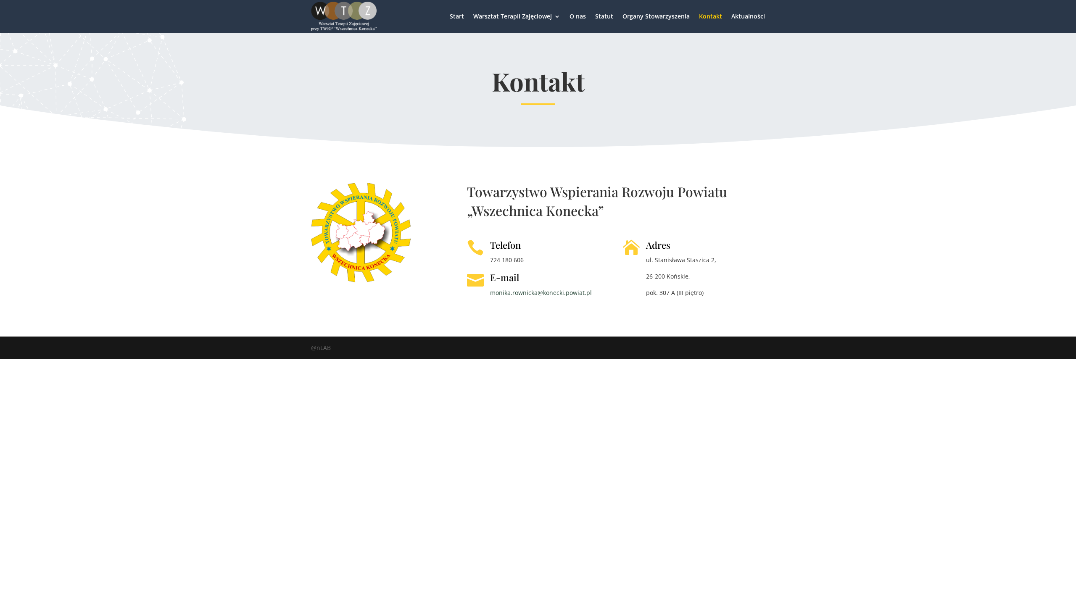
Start (457, 16)
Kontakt (710, 16)
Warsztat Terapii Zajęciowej (512, 16)
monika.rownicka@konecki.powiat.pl (541, 293)
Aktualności (748, 16)
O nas (578, 16)
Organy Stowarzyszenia (656, 16)
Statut (604, 16)
